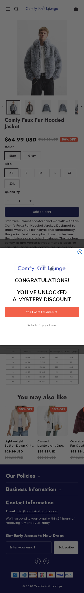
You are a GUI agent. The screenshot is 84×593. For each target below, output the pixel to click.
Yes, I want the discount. (42, 312)
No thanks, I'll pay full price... (42, 325)
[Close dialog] (80, 252)
